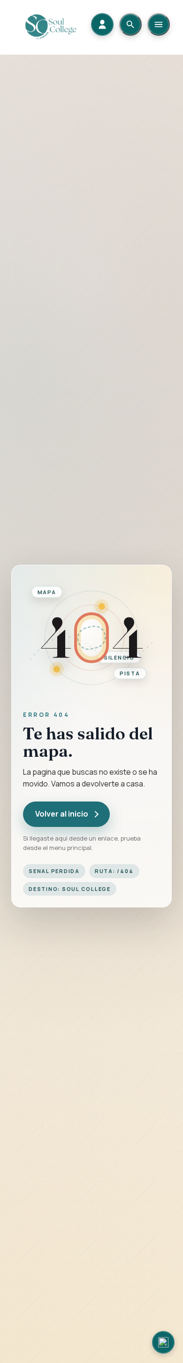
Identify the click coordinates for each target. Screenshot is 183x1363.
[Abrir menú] (158, 24)
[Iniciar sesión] (102, 24)
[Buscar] (130, 24)
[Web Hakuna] (163, 1342)
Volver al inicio (61, 814)
